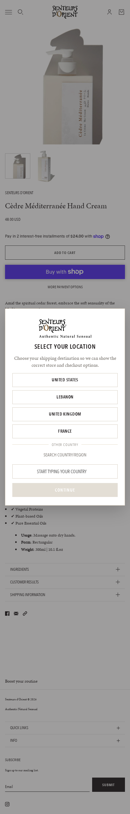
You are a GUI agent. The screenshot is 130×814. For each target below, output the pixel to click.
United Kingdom (65, 414)
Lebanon (64, 396)
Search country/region (65, 454)
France (65, 431)
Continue (65, 490)
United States (65, 379)
